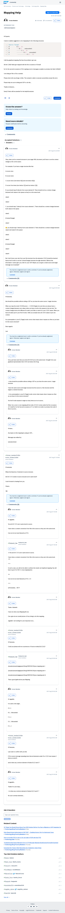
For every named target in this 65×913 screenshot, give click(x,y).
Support (45, 910)
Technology (27, 6)
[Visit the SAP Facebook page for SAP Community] (28, 906)
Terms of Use (14, 910)
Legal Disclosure (30, 910)
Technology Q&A (35, 6)
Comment (57, 98)
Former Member (13, 20)
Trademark (38, 910)
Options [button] (60, 12)
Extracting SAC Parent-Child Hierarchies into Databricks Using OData (22, 848)
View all (6, 897)
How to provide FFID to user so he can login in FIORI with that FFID (22, 837)
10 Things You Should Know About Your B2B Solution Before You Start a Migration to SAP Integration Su (32, 827)
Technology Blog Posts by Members (15, 829)
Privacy (8, 910)
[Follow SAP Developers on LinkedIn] (36, 906)
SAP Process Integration (9, 27)
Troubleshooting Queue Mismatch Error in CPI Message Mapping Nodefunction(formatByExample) (31, 842)
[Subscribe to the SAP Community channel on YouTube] (34, 906)
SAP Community (7, 6)
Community (13, 2)
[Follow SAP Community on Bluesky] (31, 906)
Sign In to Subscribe (52, 12)
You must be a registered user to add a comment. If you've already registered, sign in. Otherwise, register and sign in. (31, 270)
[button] (54, 20)
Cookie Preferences (54, 910)
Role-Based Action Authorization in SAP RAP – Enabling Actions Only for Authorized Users (29, 832)
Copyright (21, 910)
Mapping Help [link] (43, 6)
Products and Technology (18, 6)
